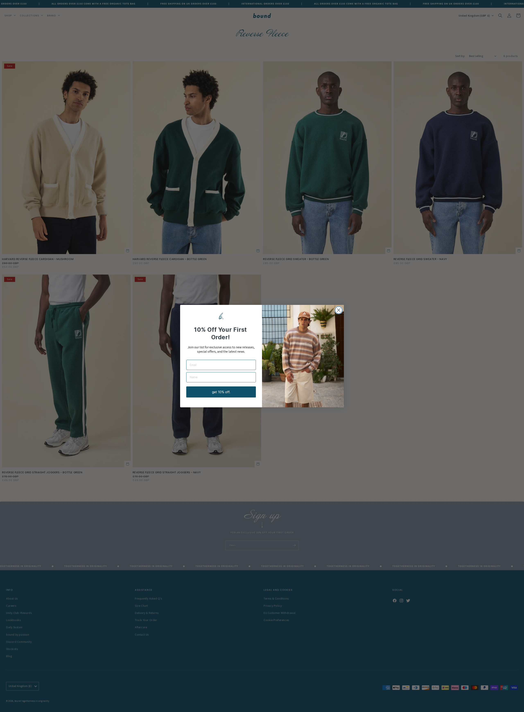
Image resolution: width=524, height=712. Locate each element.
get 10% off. (221, 392)
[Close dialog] (338, 310)
